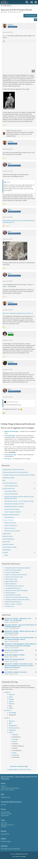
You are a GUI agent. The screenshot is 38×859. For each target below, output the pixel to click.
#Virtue (11, 732)
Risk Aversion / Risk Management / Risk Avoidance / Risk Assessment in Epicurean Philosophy (20, 645)
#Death (11, 708)
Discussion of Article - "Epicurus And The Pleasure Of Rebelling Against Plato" (20, 626)
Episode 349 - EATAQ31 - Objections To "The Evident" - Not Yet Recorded (18, 619)
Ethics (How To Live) (11, 579)
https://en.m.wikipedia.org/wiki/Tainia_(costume (17, 313)
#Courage (15, 739)
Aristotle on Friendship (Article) (14, 650)
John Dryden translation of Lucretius (16, 672)
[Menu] (35, 2)
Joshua (5, 12)
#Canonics (8, 710)
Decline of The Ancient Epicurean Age (16, 597)
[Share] (35, 19)
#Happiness (12, 730)
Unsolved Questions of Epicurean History (17, 599)
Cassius (6, 622)
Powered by (19, 854)
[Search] (27, 2)
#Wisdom (15, 734)
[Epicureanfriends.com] (5, 2)
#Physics (7, 692)
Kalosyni (7, 652)
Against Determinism (11, 581)
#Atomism (12, 694)
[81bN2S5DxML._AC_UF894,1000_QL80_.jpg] (19, 56)
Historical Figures (10, 593)
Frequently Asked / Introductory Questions (17, 568)
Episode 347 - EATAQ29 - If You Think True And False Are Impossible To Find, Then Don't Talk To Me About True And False (19, 665)
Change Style (33, 776)
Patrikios (7, 647)
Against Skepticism (10, 584)
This (4, 36)
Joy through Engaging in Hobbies (14, 655)
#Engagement (13, 725)
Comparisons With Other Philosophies (16, 590)
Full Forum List (9, 606)
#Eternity (11, 703)
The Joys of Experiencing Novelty (14, 659)
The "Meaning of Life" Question (14, 586)
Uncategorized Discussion (13, 588)
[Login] (31, 2)
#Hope (14, 753)
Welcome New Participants (13, 602)
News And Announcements (13, 570)
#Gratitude (15, 755)
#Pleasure (12, 721)
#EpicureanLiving (14, 728)
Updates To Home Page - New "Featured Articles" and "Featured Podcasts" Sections (19, 638)
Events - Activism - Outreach (13, 604)
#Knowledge (12, 713)
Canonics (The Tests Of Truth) (14, 577)
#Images (11, 699)
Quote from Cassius (12, 402)
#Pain (10, 723)
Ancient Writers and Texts (13, 595)
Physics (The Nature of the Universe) (16, 574)
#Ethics (7, 718)
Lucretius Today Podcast (12, 572)
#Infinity (11, 701)
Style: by (19, 856)
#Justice (14, 741)
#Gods (11, 697)
